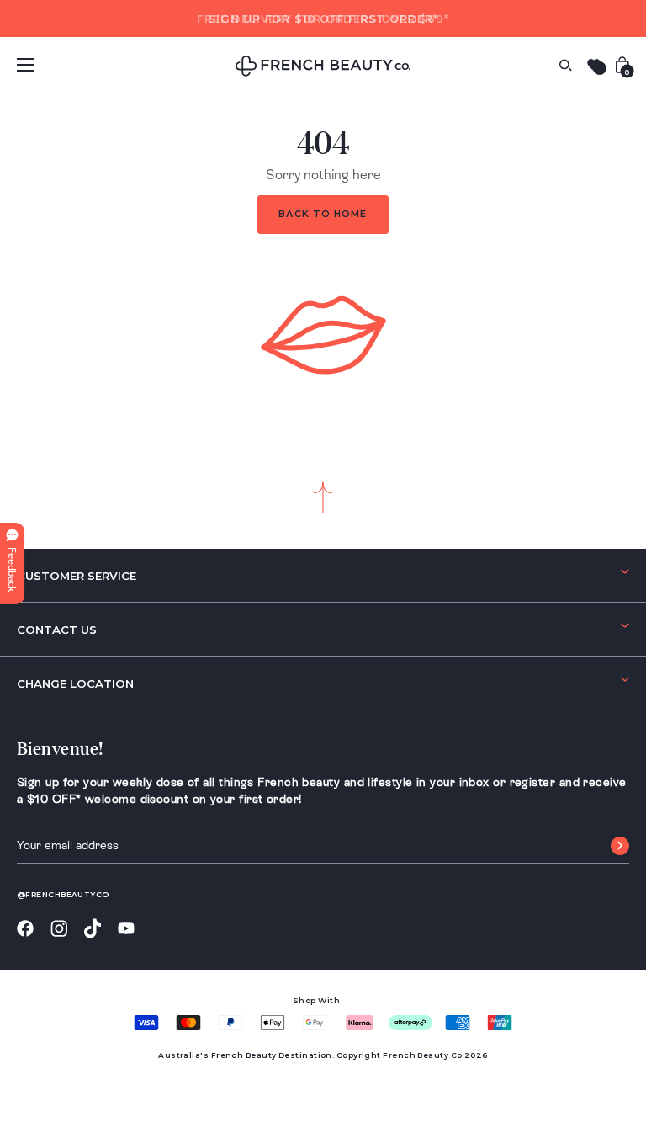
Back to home (322, 214)
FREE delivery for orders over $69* (322, 18)
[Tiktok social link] (92, 929)
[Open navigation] (25, 65)
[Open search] (565, 65)
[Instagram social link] (58, 929)
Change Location (75, 683)
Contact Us (57, 629)
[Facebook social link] (25, 929)
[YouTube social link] (126, 928)
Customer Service (76, 575)
